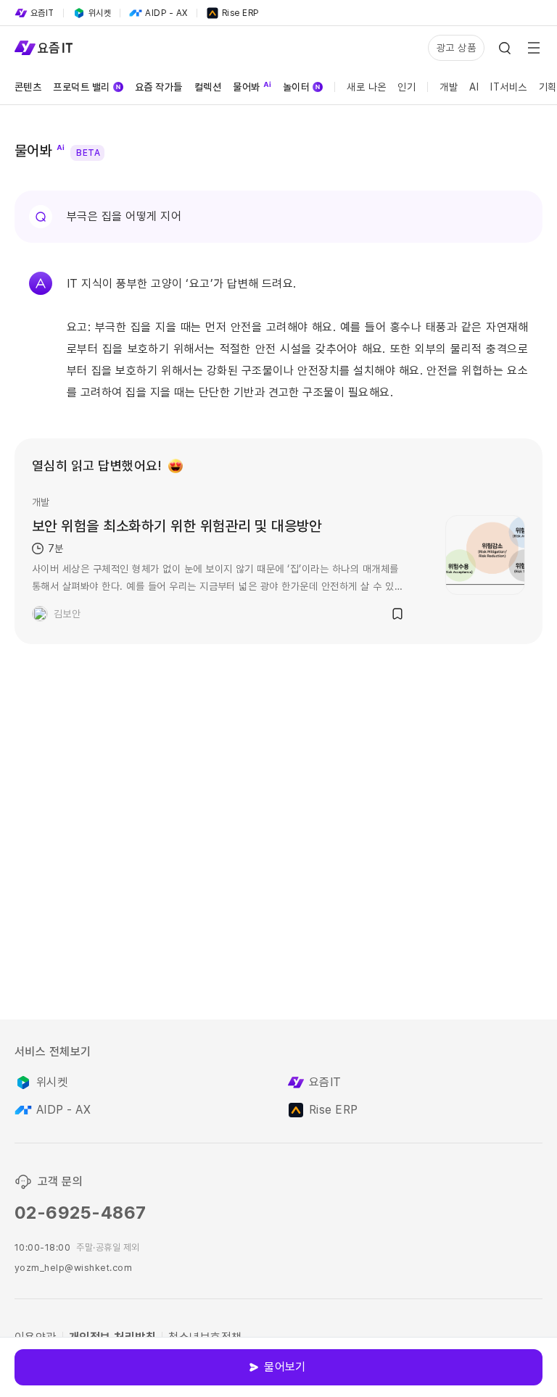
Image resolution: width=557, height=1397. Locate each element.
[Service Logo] (44, 48)
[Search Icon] (504, 48)
